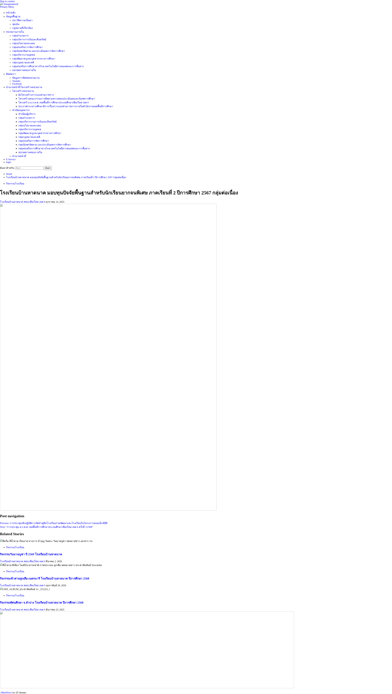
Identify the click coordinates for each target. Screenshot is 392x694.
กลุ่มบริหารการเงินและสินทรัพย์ (29, 39)
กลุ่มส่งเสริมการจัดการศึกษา (27, 47)
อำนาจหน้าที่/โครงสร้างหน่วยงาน (24, 87)
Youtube (16, 81)
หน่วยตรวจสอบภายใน (24, 70)
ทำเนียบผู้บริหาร (27, 114)
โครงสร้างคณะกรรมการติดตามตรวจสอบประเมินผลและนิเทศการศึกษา (56, 98)
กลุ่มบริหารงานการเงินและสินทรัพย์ (37, 121)
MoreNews (6, 692)
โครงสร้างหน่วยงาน (23, 91)
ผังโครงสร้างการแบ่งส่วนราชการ (36, 95)
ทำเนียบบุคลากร (21, 110)
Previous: (53, 523)
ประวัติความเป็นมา (22, 20)
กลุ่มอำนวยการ (20, 35)
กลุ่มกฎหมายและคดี (23, 62)
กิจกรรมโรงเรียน (15, 183)
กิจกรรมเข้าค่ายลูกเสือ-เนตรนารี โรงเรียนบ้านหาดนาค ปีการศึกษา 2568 (44, 578)
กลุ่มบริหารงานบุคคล (23, 55)
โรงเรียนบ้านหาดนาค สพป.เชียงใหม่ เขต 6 (23, 202)
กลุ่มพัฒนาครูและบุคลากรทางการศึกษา (33, 58)
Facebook (17, 83)
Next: (46, 527)
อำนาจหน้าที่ (19, 156)
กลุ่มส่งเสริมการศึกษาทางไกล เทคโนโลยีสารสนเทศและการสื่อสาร (48, 66)
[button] (7, 7)
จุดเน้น (15, 24)
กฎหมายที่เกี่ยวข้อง (22, 28)
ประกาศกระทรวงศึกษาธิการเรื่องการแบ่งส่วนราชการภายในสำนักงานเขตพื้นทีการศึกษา (65, 106)
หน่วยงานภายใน (15, 32)
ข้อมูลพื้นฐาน (13, 16)
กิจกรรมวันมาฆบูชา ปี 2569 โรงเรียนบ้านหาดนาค (31, 554)
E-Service (11, 159)
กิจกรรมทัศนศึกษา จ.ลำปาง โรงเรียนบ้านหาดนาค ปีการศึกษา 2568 (41, 602)
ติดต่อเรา (11, 74)
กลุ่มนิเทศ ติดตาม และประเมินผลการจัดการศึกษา (38, 51)
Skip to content (7, 1)
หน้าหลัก (11, 12)
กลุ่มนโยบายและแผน (23, 43)
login (8, 162)
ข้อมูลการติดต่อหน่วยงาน (26, 77)
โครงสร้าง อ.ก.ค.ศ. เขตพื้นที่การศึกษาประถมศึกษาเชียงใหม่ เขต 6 (53, 102)
